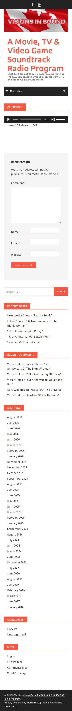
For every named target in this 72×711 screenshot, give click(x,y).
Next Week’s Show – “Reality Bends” (29, 315)
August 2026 (15, 417)
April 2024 (13, 545)
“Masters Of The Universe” (24, 342)
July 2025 (13, 489)
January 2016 (15, 607)
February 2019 (16, 590)
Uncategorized (16, 634)
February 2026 (16, 450)
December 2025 (17, 462)
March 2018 (14, 596)
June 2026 (13, 428)
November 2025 (17, 467)
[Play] (8, 119)
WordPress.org (16, 673)
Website (16, 254)
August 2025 (15, 484)
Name (15, 232)
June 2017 (13, 601)
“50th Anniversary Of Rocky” (25, 331)
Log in (11, 656)
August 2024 (15, 534)
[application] (36, 119)
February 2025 (16, 517)
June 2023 (13, 556)
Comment (18, 183)
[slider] (61, 119)
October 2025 (15, 473)
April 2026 (13, 439)
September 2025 (17, 478)
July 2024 (13, 540)
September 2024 (17, 529)
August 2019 (15, 579)
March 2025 (14, 512)
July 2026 (13, 423)
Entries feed (15, 662)
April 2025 (13, 506)
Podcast (12, 629)
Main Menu (16, 91)
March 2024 (14, 551)
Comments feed (17, 667)
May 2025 (13, 501)
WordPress (33, 702)
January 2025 (15, 523)
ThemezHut (10, 706)
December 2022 (17, 562)
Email (15, 243)
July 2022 (13, 568)
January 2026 (15, 456)
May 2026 (13, 434)
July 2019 (13, 584)
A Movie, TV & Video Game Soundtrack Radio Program (35, 54)
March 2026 (14, 445)
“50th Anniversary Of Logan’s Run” (29, 336)
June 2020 (13, 573)
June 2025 (13, 495)
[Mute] (53, 119)
